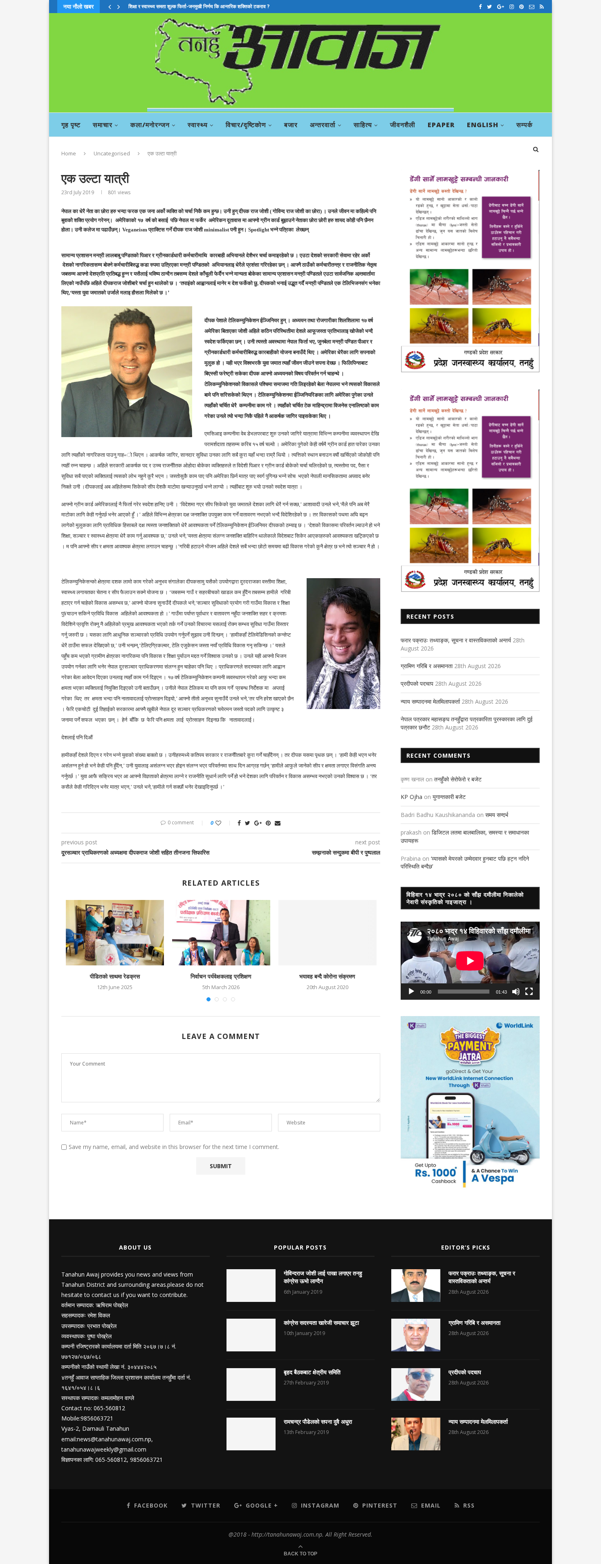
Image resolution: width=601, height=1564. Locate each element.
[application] (470, 961)
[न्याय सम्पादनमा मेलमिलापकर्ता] (415, 1434)
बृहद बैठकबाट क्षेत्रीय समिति (312, 1372)
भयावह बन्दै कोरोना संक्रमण (327, 976)
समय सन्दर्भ (496, 815)
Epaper (441, 124)
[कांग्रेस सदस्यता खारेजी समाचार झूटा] (251, 1335)
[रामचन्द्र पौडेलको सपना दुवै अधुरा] (251, 1434)
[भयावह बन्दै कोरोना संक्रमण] (327, 932)
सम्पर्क (524, 124)
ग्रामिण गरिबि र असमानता (427, 666)
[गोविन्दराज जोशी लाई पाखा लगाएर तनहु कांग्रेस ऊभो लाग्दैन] (251, 1285)
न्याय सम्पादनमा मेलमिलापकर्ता (430, 701)
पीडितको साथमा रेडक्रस (115, 976)
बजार (291, 124)
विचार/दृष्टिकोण (246, 124)
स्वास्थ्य (198, 124)
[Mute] (516, 991)
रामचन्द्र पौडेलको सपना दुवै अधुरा (318, 1421)
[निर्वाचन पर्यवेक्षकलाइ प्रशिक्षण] (221, 932)
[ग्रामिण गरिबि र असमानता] (415, 1335)
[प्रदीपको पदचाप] (415, 1384)
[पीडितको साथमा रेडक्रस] (115, 932)
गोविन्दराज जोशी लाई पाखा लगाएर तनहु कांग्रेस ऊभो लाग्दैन (323, 1277)
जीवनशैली (402, 124)
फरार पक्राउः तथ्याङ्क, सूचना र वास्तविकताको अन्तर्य (456, 640)
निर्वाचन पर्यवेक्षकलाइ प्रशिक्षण (221, 976)
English (482, 124)
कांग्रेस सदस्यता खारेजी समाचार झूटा (321, 1322)
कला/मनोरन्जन (150, 124)
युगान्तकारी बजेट (449, 797)
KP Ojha (411, 797)
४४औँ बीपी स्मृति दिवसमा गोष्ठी (155, 6)
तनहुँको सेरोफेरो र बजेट (458, 779)
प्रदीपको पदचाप (417, 683)
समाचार (102, 124)
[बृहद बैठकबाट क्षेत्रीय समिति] (251, 1384)
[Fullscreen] (529, 991)
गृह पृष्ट (71, 124)
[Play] (411, 991)
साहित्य (363, 124)
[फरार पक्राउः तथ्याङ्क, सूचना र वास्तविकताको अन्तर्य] (415, 1285)
